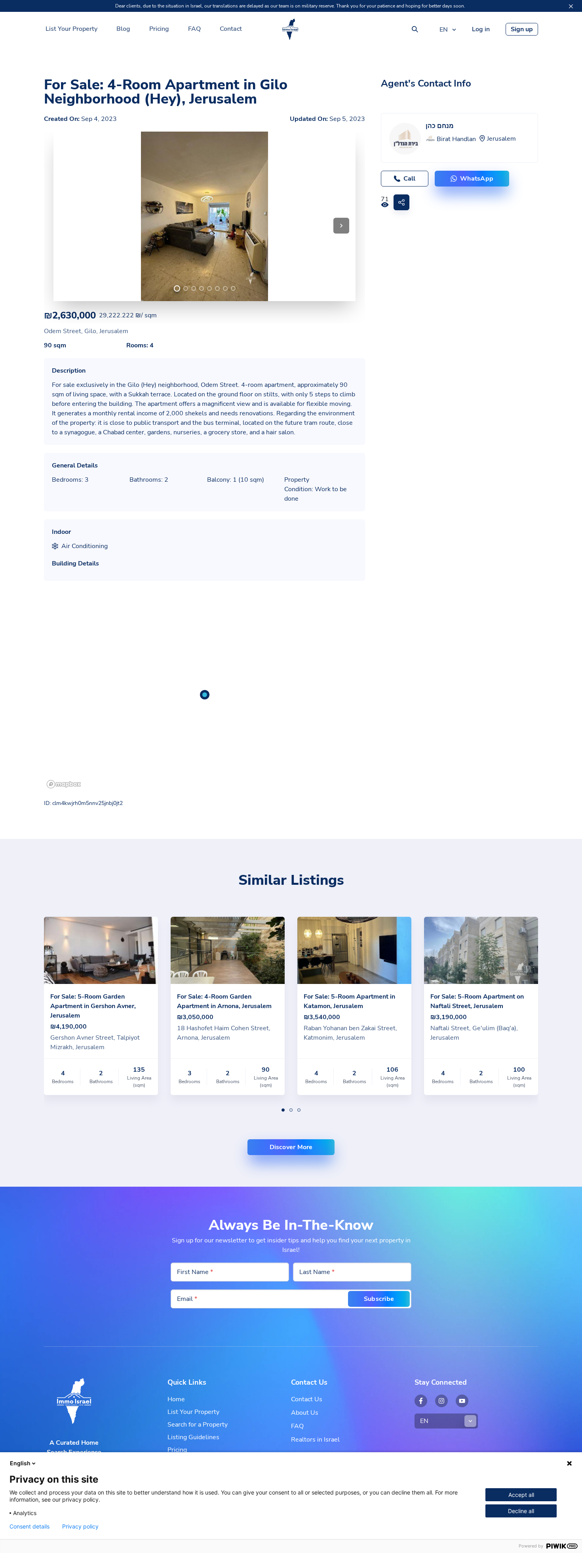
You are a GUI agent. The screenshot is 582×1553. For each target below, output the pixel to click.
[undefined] (177, 288)
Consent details (29, 1526)
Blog (123, 29)
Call (409, 178)
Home (176, 1399)
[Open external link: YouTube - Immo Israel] (462, 1401)
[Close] (571, 6)
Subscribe (379, 1299)
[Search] (415, 29)
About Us (304, 1412)
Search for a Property (197, 1424)
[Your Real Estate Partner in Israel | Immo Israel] (290, 29)
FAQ (194, 29)
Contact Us (306, 1399)
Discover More (291, 1147)
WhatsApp (476, 178)
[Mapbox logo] (63, 784)
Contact (231, 29)
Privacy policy (80, 1526)
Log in (481, 29)
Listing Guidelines (193, 1437)
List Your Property (71, 29)
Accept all (521, 1494)
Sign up (522, 29)
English (20, 1463)
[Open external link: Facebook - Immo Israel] (421, 1401)
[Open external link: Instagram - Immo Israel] (441, 1401)
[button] (341, 226)
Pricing (159, 29)
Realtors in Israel (315, 1439)
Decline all (521, 1511)
